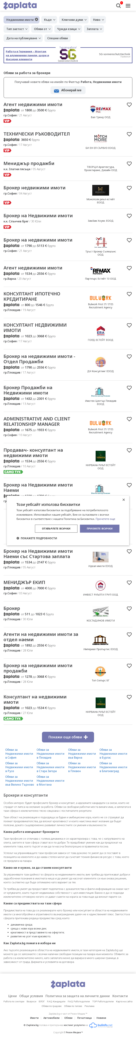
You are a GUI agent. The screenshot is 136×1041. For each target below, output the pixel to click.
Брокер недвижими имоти (35, 187)
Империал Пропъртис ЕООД (100, 649)
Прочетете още (105, 519)
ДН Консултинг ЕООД (100, 371)
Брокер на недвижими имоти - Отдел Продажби (39, 359)
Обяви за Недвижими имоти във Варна (82, 753)
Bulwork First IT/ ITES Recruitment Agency (100, 305)
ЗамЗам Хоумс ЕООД (101, 220)
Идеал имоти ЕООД (100, 566)
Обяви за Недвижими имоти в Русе (19, 767)
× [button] (123, 499)
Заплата (92, 29)
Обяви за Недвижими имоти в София (19, 753)
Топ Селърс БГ (100, 680)
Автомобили (51, 1018)
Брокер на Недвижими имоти (38, 215)
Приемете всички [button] (100, 528)
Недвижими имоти (20, 20)
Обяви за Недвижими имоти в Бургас (113, 753)
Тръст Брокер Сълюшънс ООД (100, 253)
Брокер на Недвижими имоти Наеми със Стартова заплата (38, 553)
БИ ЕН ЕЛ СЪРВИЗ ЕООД (101, 148)
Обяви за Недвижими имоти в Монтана (50, 780)
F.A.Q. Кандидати (56, 1001)
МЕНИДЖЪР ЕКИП (24, 582)
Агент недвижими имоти (33, 104)
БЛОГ (42, 1001)
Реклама (89, 1006)
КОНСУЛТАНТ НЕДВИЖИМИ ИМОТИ (35, 327)
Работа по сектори (14, 1001)
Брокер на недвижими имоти (38, 240)
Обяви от (40, 29)
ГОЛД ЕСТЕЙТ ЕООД (100, 340)
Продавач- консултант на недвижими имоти (33, 452)
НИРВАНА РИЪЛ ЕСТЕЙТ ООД (101, 466)
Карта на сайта (124, 1001)
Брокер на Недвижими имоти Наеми (38, 487)
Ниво (96, 20)
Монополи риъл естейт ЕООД (100, 201)
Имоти (34, 1018)
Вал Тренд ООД (100, 117)
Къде (48, 20)
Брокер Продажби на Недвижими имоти (28, 390)
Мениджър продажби (29, 163)
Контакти (120, 996)
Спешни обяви (57, 38)
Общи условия (31, 996)
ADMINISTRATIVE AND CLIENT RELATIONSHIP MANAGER (37, 421)
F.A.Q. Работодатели (79, 1001)
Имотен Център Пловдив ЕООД (100, 402)
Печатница (84, 1018)
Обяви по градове (52, 1006)
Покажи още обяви (65, 737)
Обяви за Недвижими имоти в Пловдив (50, 753)
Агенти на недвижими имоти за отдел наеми (41, 637)
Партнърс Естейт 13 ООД (100, 278)
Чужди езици (67, 29)
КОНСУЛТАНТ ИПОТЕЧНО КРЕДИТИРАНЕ (32, 296)
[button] (36, 538)
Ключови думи (72, 20)
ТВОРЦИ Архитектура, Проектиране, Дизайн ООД (100, 168)
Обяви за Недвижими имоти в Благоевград (113, 767)
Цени (12, 996)
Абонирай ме (71, 90)
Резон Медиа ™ (74, 1032)
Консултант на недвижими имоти (35, 699)
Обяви (68, 1018)
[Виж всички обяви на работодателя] (100, 113)
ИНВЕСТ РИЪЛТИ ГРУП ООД (100, 594)
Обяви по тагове (73, 1006)
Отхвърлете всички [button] (56, 528)
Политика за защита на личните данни (77, 996)
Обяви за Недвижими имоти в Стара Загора (50, 767)
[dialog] (68, 520)
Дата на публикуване (21, 38)
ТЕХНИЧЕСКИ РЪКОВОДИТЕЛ (37, 134)
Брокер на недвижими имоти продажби (38, 668)
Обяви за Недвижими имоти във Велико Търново (19, 780)
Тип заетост (15, 29)
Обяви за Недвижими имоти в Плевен (82, 767)
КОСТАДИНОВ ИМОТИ (101, 620)
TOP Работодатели (103, 1001)
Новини (101, 1018)
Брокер (12, 608)
